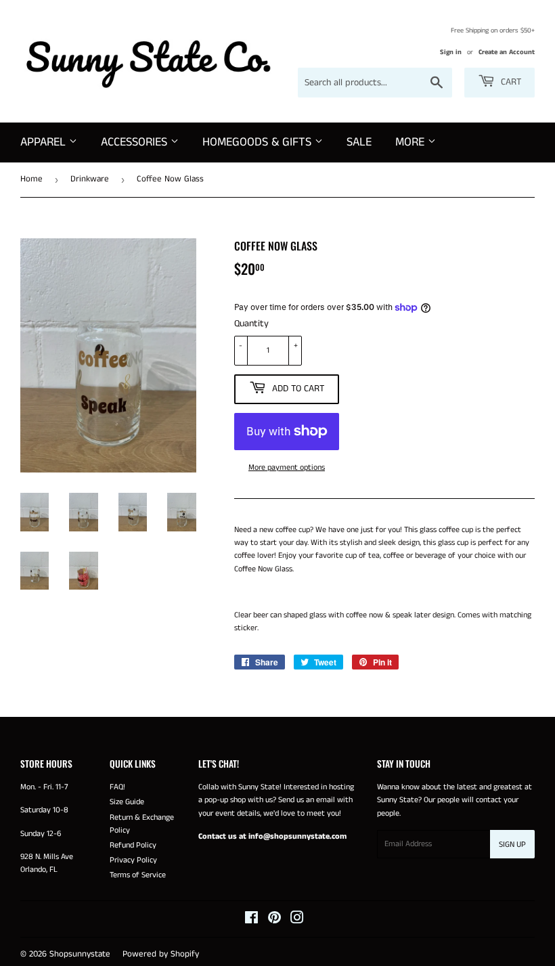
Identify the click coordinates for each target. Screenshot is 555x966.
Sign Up (512, 844)
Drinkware (89, 179)
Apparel (44, 142)
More (411, 142)
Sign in (451, 52)
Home (31, 179)
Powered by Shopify (161, 954)
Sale (359, 142)
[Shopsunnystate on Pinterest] (274, 920)
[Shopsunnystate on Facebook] (251, 920)
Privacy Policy (133, 860)
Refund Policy (133, 845)
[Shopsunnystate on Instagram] (297, 920)
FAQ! (117, 787)
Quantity (251, 323)
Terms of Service (138, 875)
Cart (509, 82)
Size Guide (127, 802)
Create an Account (507, 52)
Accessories (136, 142)
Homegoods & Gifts (258, 142)
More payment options (286, 467)
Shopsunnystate (79, 954)
